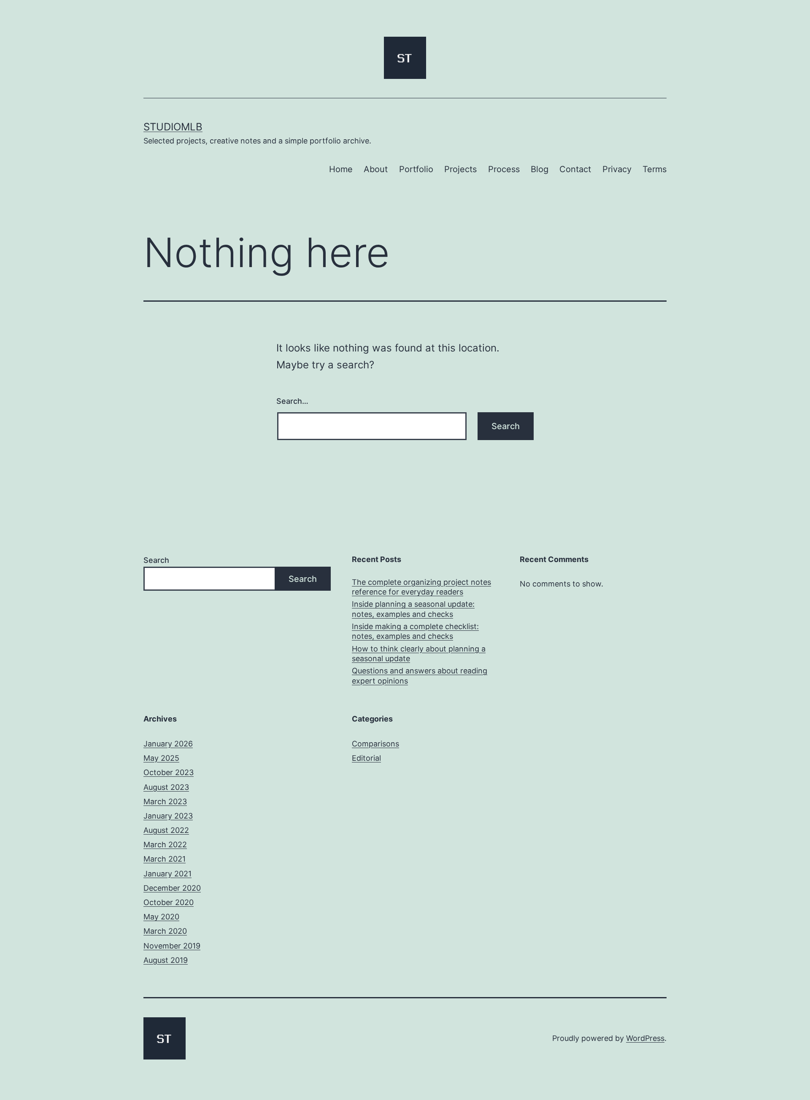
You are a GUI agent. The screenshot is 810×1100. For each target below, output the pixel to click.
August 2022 (166, 830)
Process (504, 169)
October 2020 (168, 902)
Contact (575, 169)
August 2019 (165, 960)
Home (341, 169)
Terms (655, 169)
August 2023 (166, 787)
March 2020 (165, 931)
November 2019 (171, 945)
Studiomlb (172, 127)
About (376, 169)
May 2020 (161, 916)
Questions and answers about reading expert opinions (419, 675)
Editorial (366, 758)
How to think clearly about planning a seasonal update (419, 653)
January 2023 (168, 815)
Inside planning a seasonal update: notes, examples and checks (413, 609)
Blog (539, 169)
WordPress (645, 1038)
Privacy (617, 169)
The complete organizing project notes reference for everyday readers (421, 587)
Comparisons (375, 743)
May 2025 (161, 758)
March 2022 (165, 844)
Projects (460, 169)
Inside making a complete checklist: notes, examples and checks (415, 631)
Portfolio (416, 169)
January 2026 (168, 743)
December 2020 (172, 888)
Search (156, 560)
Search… (292, 401)
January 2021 (167, 873)
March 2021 (164, 858)
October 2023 (168, 772)
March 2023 (165, 801)
